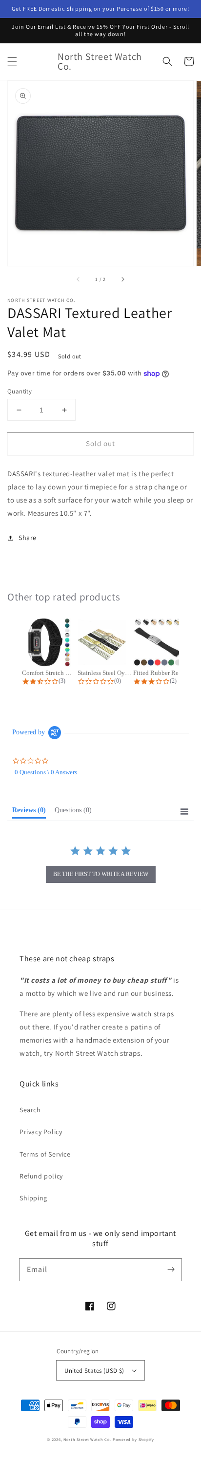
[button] (12, 61)
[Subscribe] (170, 1269)
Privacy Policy (41, 1131)
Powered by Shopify (133, 1439)
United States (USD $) (94, 1370)
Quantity (19, 391)
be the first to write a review (100, 874)
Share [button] (28, 537)
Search (30, 1109)
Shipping (33, 1198)
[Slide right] (122, 279)
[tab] (29, 812)
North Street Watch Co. (87, 1439)
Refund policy (41, 1176)
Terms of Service (45, 1154)
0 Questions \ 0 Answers (46, 772)
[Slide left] (78, 279)
